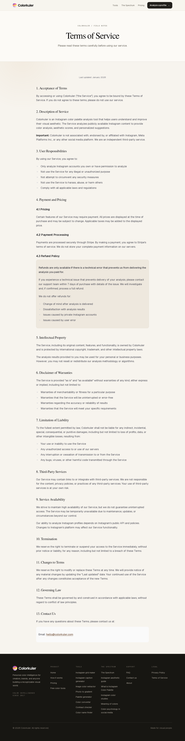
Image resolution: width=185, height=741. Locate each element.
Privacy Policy (158, 672)
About (129, 683)
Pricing (141, 5)
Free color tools (57, 688)
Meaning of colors (109, 704)
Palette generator (84, 697)
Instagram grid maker (85, 672)
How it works (56, 678)
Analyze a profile (160, 5)
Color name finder (84, 712)
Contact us (131, 678)
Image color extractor (86, 686)
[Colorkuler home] (23, 5)
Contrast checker (84, 707)
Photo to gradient (84, 691)
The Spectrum (128, 5)
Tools (115, 5)
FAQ (128, 672)
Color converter (83, 702)
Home (53, 672)
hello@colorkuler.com (59, 634)
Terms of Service (160, 678)
